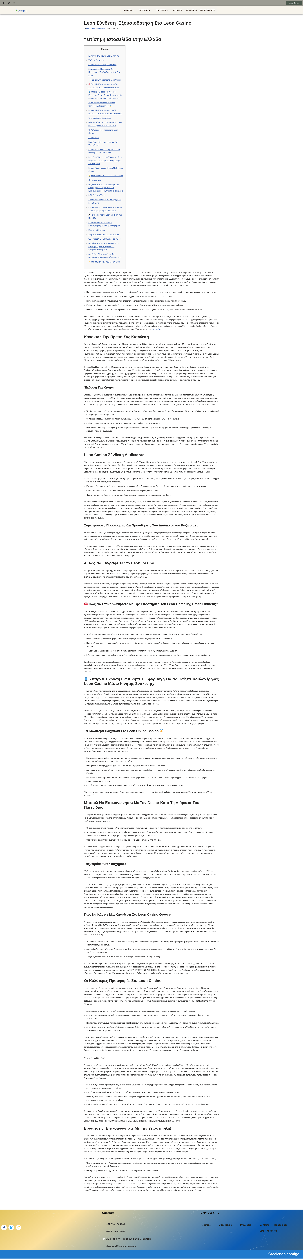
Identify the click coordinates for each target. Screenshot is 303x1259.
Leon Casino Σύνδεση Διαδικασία (102, 65)
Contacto (177, 10)
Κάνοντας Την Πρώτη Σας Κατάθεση (103, 56)
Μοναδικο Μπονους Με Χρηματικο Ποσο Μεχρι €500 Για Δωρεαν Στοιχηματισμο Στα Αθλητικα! (105, 160)
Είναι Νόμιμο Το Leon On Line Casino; (107, 176)
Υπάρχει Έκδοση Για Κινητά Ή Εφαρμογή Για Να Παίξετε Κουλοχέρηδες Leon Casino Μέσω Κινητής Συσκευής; (105, 95)
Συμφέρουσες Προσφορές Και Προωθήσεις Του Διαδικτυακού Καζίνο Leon (104, 72)
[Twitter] (9, 3)
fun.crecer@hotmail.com (95, 28)
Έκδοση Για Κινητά (96, 60)
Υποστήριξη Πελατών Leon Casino (105, 262)
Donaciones (191, 10)
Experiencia (144, 10)
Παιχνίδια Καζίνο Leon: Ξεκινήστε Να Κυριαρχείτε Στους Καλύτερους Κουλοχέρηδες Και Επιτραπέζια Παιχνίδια (105, 187)
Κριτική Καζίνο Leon (96, 230)
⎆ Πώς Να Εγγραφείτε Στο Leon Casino (104, 80)
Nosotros (127, 10)
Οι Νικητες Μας (94, 180)
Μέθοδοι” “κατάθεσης (97, 195)
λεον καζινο (156, 329)
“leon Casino (93, 138)
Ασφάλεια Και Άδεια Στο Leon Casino (103, 235)
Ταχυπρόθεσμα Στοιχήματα (99, 118)
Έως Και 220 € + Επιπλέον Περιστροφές (105, 239)
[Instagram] (14, 3)
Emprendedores (207, 10)
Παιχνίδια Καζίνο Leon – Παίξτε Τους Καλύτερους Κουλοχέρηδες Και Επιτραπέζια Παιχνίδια (103, 246)
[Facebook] (3, 3)
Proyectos (161, 10)
